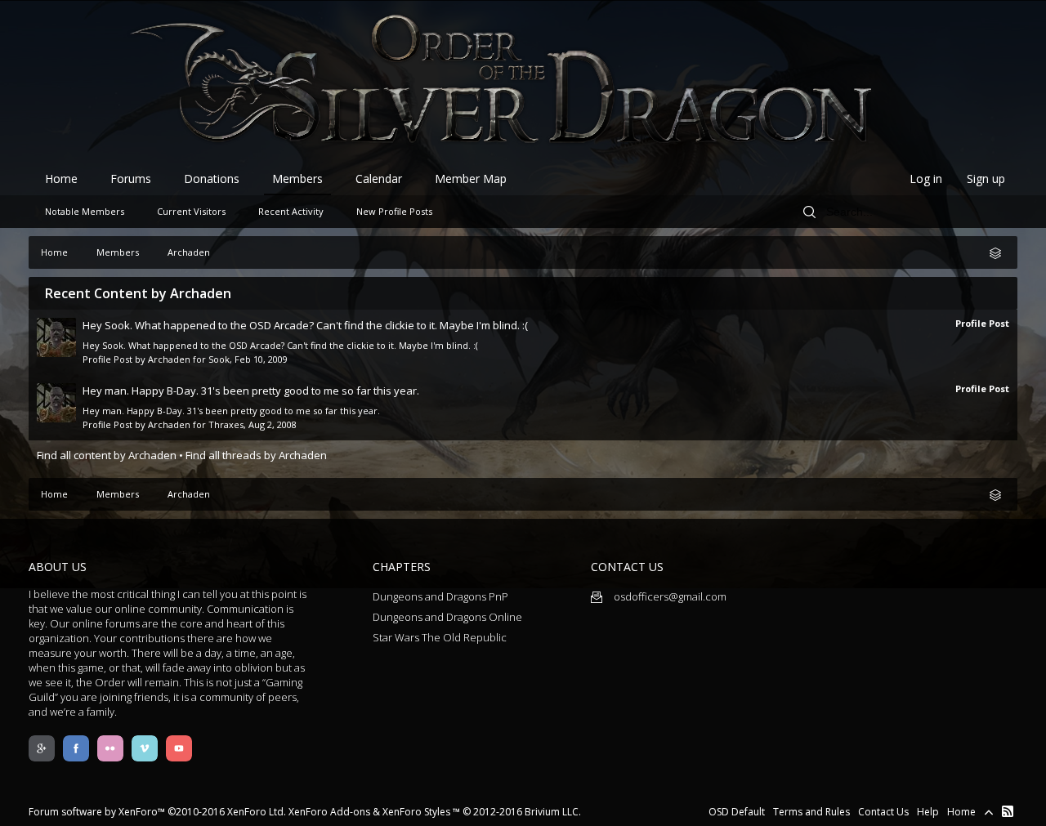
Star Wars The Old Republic (440, 637)
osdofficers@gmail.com (668, 596)
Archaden (169, 359)
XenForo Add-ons (329, 812)
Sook (219, 359)
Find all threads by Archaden (256, 455)
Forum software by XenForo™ (157, 812)
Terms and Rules (811, 812)
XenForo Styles (416, 812)
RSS (1007, 811)
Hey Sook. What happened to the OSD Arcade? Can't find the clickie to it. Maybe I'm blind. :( (305, 325)
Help (928, 812)
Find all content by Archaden (107, 455)
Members (297, 178)
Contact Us (883, 812)
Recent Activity (291, 211)
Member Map (471, 178)
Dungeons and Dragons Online (447, 616)
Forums (130, 178)
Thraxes (226, 424)
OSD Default (737, 812)
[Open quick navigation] (1001, 252)
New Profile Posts (394, 211)
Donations (211, 178)
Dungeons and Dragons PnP (440, 596)
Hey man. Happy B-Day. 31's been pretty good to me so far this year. (251, 390)
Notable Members (84, 211)
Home (61, 178)
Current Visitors (191, 211)
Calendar (378, 178)
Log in (926, 178)
